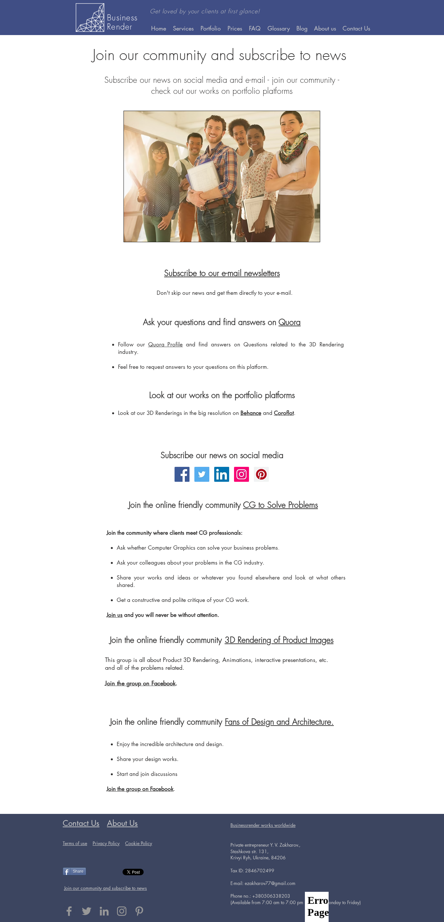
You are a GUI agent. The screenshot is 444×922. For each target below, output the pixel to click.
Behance (251, 413)
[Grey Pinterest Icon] (139, 911)
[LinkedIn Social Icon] (221, 474)
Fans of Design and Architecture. (279, 721)
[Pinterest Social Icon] (261, 474)
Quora (290, 322)
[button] (210, 28)
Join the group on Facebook (140, 683)
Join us (115, 614)
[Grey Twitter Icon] (86, 911)
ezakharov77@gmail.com (270, 883)
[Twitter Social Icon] (201, 474)
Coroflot (284, 413)
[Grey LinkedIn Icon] (104, 911)
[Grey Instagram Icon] (121, 911)
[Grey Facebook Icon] (69, 911)
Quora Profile (165, 344)
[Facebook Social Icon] (182, 474)
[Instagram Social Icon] (241, 474)
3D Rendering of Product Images (279, 639)
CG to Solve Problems (280, 504)
